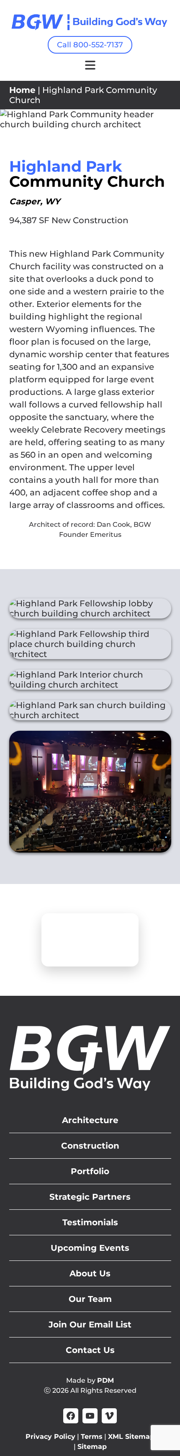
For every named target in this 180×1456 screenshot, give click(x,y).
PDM (105, 1380)
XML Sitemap (131, 1437)
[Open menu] (90, 65)
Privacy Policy (50, 1437)
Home (22, 90)
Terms (92, 1437)
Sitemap (92, 1447)
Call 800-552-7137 (90, 44)
